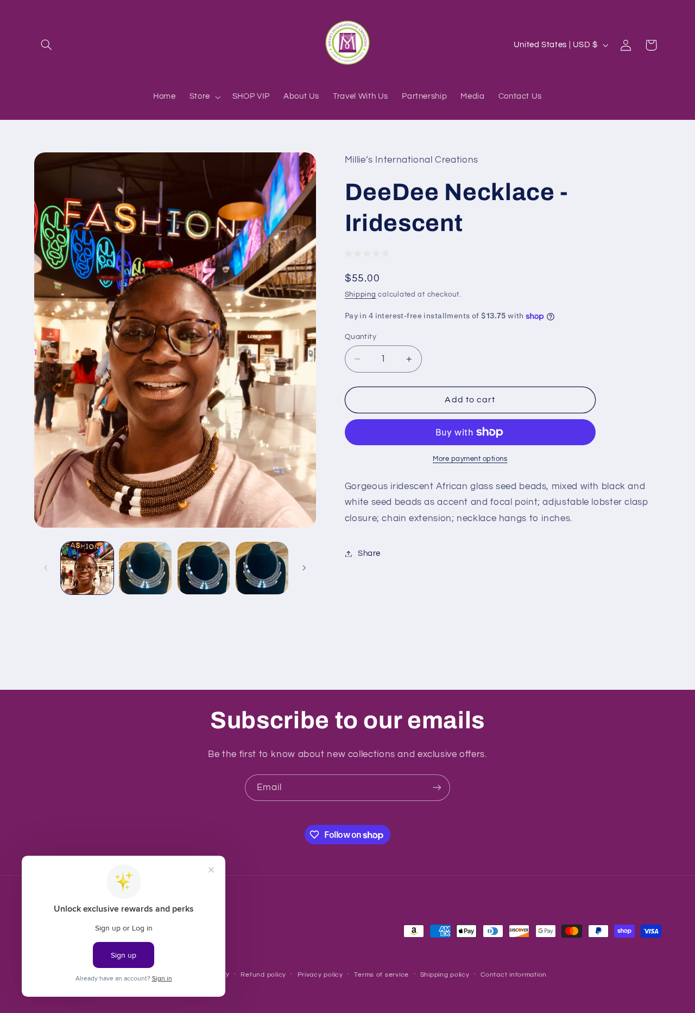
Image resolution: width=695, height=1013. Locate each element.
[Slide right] (304, 568)
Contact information (514, 975)
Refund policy (263, 975)
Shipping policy (445, 975)
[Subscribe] (437, 787)
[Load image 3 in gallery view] (204, 568)
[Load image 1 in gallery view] (87, 568)
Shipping (360, 295)
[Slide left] (46, 568)
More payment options (470, 459)
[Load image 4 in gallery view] (262, 568)
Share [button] (369, 553)
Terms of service (381, 975)
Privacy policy (320, 975)
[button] (46, 45)
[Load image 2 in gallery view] (145, 568)
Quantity (360, 337)
